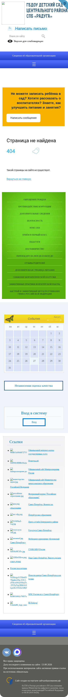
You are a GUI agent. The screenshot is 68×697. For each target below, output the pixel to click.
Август (57, 317)
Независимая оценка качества (34, 385)
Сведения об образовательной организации (34, 55)
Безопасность (35, 221)
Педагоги (34, 242)
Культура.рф (33, 461)
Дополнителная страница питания (34, 270)
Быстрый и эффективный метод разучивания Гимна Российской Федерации (35, 292)
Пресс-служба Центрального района (43, 522)
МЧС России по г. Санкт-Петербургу (43, 594)
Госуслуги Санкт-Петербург (40, 530)
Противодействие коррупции (34, 207)
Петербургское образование (39, 515)
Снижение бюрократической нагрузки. (34, 277)
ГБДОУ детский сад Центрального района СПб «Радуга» (47, 11)
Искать (43, 36)
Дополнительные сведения (35, 214)
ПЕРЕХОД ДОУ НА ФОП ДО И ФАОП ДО (35, 256)
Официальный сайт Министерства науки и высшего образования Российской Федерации (33, 483)
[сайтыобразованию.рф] (63, 5)
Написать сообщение (23, 117)
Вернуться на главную (19, 179)
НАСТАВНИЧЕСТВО (34, 249)
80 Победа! (33, 603)
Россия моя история (18, 568)
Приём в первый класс (34, 235)
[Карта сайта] (10, 28)
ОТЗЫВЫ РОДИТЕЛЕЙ (35, 263)
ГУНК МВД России (36, 549)
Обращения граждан (35, 199)
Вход (34, 422)
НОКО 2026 (35, 228)
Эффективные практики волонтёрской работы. (34, 284)
